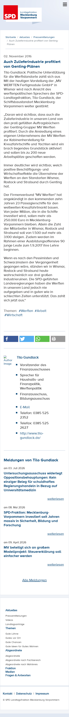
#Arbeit (40, 311)
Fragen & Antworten (18, 675)
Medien (10, 672)
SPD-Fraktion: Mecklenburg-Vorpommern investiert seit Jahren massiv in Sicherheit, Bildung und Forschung (31, 518)
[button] (11, 339)
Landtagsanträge (14, 624)
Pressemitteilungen (16, 615)
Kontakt (7, 693)
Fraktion (10, 668)
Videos (9, 620)
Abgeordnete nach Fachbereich (23, 660)
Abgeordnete (13, 650)
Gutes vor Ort (13, 638)
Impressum (42, 693)
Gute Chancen (13, 642)
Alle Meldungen (34, 580)
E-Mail (25, 407)
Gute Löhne (11, 633)
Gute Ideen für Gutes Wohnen (21, 646)
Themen (10, 628)
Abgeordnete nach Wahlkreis (21, 664)
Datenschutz (24, 693)
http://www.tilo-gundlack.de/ (32, 435)
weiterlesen (55, 498)
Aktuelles (11, 610)
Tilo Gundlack (28, 357)
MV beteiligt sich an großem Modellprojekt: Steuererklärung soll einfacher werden (32, 551)
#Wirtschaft (13, 315)
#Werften (26, 311)
